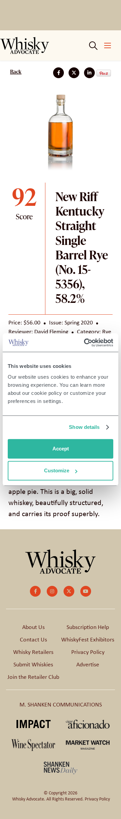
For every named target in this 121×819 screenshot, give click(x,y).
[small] (35, 591)
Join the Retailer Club (33, 677)
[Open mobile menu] (107, 45)
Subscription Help (88, 627)
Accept (60, 448)
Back (16, 71)
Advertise (87, 664)
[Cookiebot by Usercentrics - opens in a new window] (85, 342)
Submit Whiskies (33, 664)
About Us (33, 627)
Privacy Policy (88, 652)
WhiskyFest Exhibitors (87, 639)
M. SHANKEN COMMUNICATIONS (60, 704)
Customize (56, 470)
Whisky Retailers (33, 652)
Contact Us (33, 639)
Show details (84, 427)
